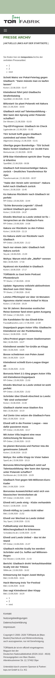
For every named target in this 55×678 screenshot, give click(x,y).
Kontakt (7, 613)
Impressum (9, 627)
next (11, 72)
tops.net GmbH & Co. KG (15, 670)
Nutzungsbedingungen (15, 618)
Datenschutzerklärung (15, 622)
